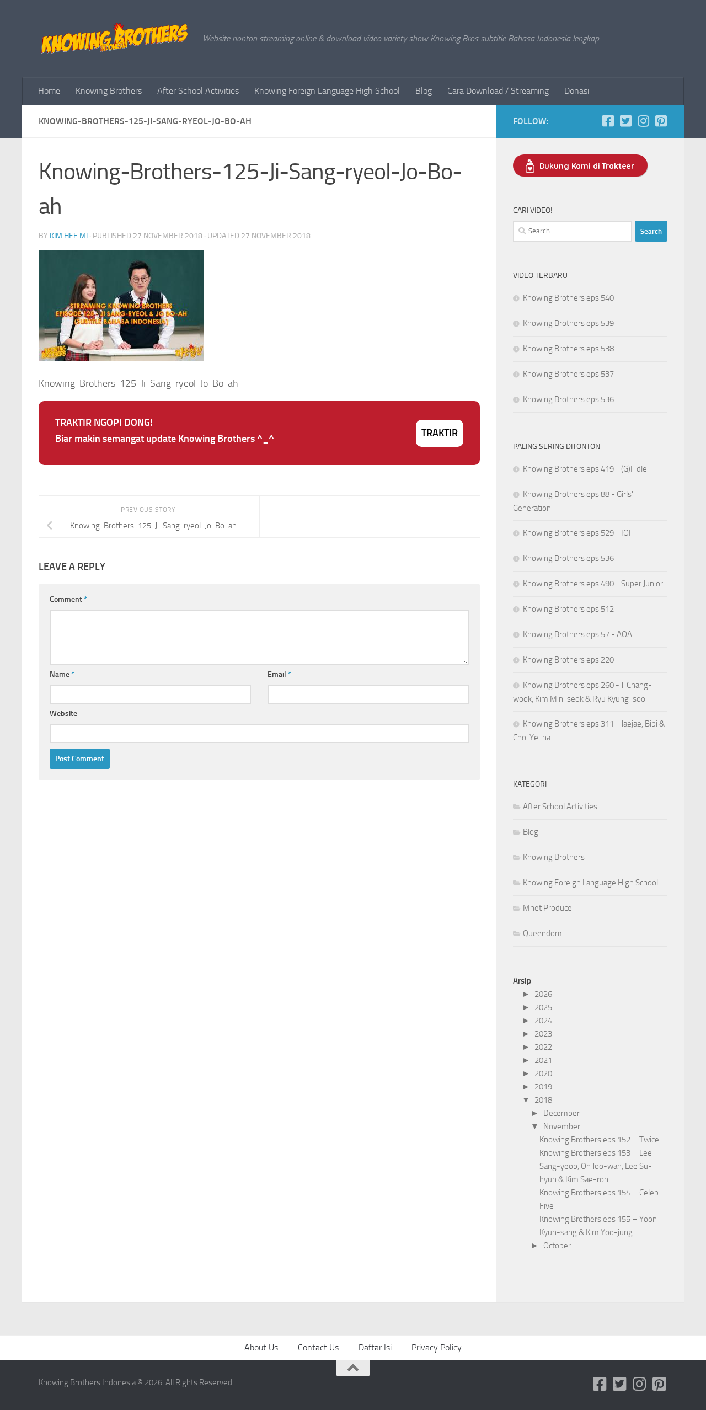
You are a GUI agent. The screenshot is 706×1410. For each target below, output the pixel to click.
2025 (543, 1007)
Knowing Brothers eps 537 (568, 374)
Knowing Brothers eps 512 (568, 609)
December (561, 1113)
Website (63, 713)
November (561, 1126)
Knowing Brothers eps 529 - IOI (577, 533)
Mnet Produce (547, 908)
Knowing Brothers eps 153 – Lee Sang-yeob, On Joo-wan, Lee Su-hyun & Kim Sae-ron (595, 1166)
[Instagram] (643, 120)
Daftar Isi (375, 1347)
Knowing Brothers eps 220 (568, 660)
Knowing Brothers (109, 91)
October (557, 1246)
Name (62, 674)
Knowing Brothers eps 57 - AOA (577, 634)
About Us (261, 1347)
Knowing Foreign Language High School (327, 91)
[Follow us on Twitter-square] (625, 120)
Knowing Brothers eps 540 (568, 298)
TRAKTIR (439, 433)
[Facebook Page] (607, 120)
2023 (543, 1034)
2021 (543, 1060)
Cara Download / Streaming (498, 91)
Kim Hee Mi (69, 236)
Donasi (576, 91)
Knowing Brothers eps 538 (568, 349)
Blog (423, 91)
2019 (543, 1087)
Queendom (542, 933)
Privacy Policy (436, 1347)
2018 (543, 1100)
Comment (68, 599)
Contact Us (318, 1347)
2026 (543, 994)
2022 (543, 1047)
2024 (543, 1021)
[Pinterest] (660, 120)
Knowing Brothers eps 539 (568, 323)
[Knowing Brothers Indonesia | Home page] (115, 38)
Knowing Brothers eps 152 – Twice (599, 1140)
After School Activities (198, 91)
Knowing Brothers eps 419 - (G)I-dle (585, 469)
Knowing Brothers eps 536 (568, 399)
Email (279, 674)
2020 (543, 1073)
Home (49, 91)
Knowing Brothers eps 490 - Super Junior (593, 584)
